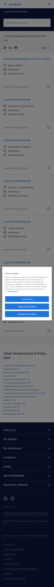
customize (27, 299)
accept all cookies (27, 314)
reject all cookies (27, 306)
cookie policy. (13, 291)
